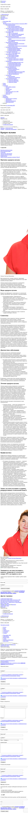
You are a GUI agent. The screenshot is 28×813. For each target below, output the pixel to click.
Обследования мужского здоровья (15, 29)
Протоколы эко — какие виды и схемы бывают (11, 602)
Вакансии (8, 93)
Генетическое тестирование (12, 42)
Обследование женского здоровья (15, 30)
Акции (4, 95)
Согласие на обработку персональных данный (12, 674)
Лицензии (8, 90)
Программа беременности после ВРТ (16, 71)
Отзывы (7, 88)
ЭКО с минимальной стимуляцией (16, 34)
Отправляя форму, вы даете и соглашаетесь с (13, 807)
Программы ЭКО (7, 21)
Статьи (4, 638)
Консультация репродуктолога (15, 27)
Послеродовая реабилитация (14, 64)
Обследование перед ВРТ (11, 54)
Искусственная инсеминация (12, 36)
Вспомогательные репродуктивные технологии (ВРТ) (15, 23)
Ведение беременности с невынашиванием (13, 70)
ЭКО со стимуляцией (13, 33)
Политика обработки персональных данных (10, 675)
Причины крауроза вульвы (6, 150)
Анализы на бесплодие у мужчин (15, 60)
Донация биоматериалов (11, 78)
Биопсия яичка (11, 76)
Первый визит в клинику (11, 98)
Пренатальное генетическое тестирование (17, 45)
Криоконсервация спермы (14, 49)
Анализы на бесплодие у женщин (15, 58)
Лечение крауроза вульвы (6, 154)
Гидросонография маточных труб (15, 62)
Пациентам (5, 97)
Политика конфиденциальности (8, 660)
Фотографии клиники (10, 86)
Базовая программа (12, 68)
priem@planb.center (5, 605)
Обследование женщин (13, 55)
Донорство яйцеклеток (13, 81)
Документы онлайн (5, 625)
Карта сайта (5, 641)
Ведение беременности (11, 67)
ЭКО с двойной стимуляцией (14, 35)
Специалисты (6, 630)
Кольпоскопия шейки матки (14, 63)
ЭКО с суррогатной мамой (14, 52)
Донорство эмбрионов (13, 79)
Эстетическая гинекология (14, 65)
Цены (4, 83)
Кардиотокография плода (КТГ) (15, 72)
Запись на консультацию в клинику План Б (10, 157)
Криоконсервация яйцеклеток (15, 48)
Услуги (4, 22)
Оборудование (9, 92)
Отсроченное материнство (12, 47)
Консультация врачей (10, 24)
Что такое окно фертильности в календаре (10, 601)
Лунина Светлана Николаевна (14, 558)
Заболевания (8, 99)
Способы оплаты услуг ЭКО (12, 91)
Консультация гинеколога (14, 26)
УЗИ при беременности (13, 74)
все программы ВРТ (10, 105)
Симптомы (3, 152)
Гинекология (8, 61)
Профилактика (4, 155)
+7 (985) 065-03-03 (5, 14)
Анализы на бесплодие (11, 57)
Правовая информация (11, 100)
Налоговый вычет (10, 102)
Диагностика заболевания (6, 153)
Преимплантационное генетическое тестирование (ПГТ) (16, 44)
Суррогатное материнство (11, 51)
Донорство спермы (12, 82)
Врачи (4, 84)
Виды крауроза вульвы (6, 151)
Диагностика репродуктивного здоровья (15, 28)
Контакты (5, 96)
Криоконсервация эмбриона (14, 50)
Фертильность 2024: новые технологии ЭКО (10, 599)
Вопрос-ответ (9, 89)
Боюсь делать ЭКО (5, 603)
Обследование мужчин (13, 56)
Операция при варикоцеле (14, 77)
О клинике (5, 85)
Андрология (8, 75)
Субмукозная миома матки (6, 598)
